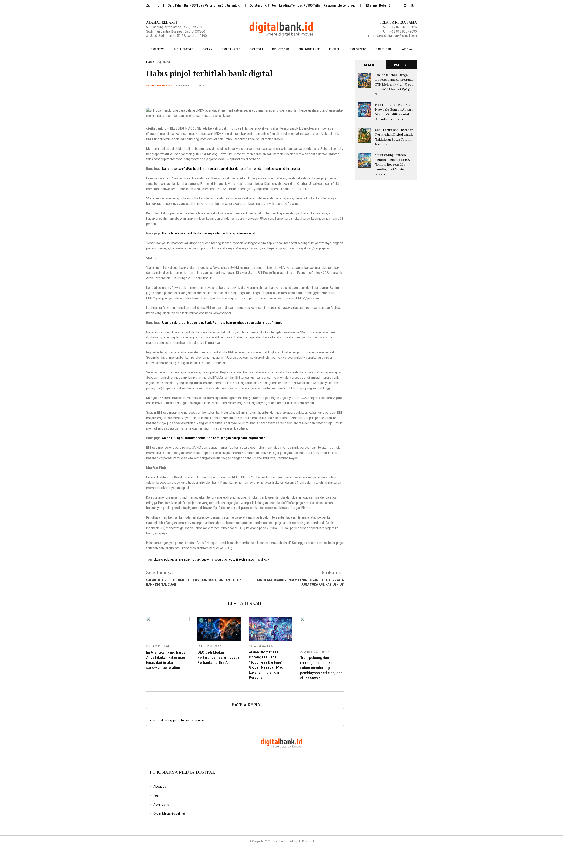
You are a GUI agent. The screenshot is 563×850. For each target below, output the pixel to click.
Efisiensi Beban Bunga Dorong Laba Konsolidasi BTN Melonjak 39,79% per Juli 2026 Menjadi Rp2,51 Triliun (394, 84)
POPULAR (401, 65)
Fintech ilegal (254, 559)
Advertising (161, 804)
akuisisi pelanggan (166, 559)
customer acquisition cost (218, 559)
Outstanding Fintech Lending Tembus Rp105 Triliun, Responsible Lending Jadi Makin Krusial (392, 164)
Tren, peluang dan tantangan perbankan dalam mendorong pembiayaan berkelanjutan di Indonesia (321, 668)
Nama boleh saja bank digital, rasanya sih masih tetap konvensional (208, 233)
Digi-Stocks (280, 49)
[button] (150, 4)
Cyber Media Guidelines (169, 813)
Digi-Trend (163, 62)
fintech (240, 559)
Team (157, 795)
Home (150, 62)
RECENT (370, 65)
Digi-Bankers (231, 49)
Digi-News (158, 49)
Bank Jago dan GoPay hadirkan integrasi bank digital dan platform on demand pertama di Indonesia (231, 168)
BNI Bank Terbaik (189, 559)
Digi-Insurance (309, 49)
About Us (159, 786)
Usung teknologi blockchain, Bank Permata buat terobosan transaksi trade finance (222, 322)
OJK (266, 559)
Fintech (334, 49)
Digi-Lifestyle (183, 49)
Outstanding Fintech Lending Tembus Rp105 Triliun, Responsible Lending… (284, 5)
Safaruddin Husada (159, 85)
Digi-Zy (207, 49)
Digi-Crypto (358, 49)
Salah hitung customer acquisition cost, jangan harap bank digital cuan (213, 438)
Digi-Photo (383, 49)
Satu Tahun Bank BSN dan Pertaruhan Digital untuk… (185, 5)
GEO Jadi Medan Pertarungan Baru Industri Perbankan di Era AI (218, 657)
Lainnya (406, 49)
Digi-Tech (256, 49)
